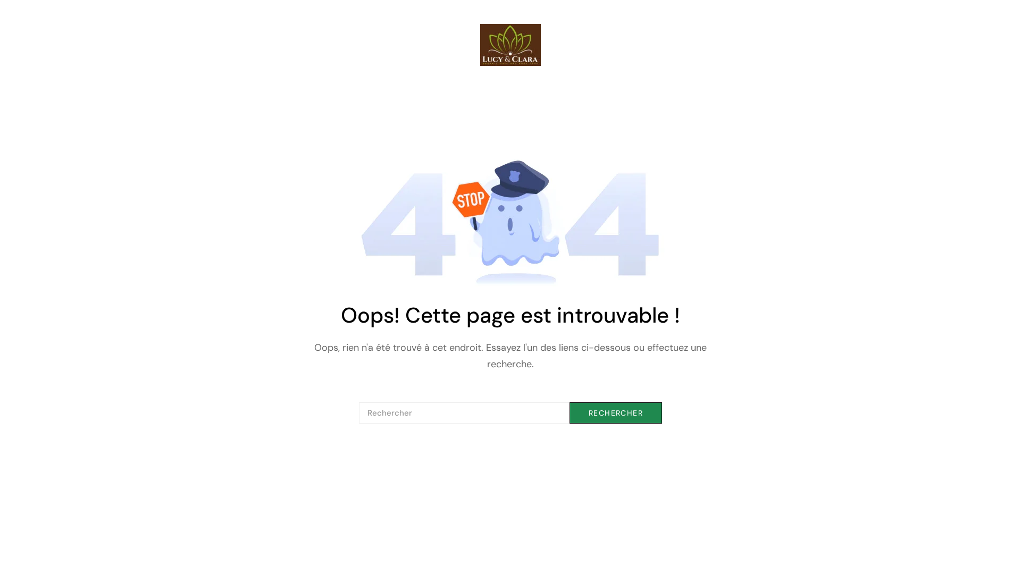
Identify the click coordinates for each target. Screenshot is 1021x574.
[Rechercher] (510, 413)
